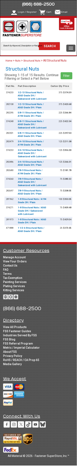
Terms (7, 273)
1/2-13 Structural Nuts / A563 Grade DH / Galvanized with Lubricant (32, 95)
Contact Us (10, 265)
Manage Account (14, 257)
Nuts (17, 60)
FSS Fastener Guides (17, 331)
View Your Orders (15, 261)
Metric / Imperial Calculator (21, 347)
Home (9, 60)
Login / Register (27, 12)
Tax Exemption (12, 278)
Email (64, 12)
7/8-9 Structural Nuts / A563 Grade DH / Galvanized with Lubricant (32, 182)
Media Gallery (12, 364)
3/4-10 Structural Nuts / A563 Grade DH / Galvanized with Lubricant (32, 153)
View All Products (15, 327)
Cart (48, 12)
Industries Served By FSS (20, 335)
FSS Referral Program (18, 343)
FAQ (5, 269)
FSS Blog (9, 339)
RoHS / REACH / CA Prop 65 (21, 360)
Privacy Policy (12, 356)
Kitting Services (13, 290)
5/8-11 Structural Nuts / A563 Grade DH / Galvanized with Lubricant (32, 124)
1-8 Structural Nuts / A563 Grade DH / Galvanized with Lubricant (32, 210)
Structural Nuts (31, 60)
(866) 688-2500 (38, 4)
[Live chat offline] (67, 24)
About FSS (10, 351)
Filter (66, 75)
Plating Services (14, 286)
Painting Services (15, 282)
